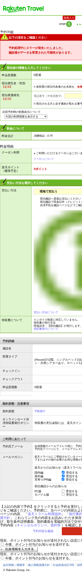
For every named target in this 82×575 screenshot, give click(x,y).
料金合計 (7, 136)
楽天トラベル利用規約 (44, 514)
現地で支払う (48, 191)
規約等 (55, 525)
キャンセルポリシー (32, 525)
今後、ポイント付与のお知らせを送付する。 (38, 544)
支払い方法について (46, 312)
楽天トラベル (23, 9)
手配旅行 (39, 411)
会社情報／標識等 (14, 565)
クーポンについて (44, 158)
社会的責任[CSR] (63, 565)
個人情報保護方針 (39, 565)
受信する (72, 472)
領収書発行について (46, 328)
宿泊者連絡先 (10, 95)
